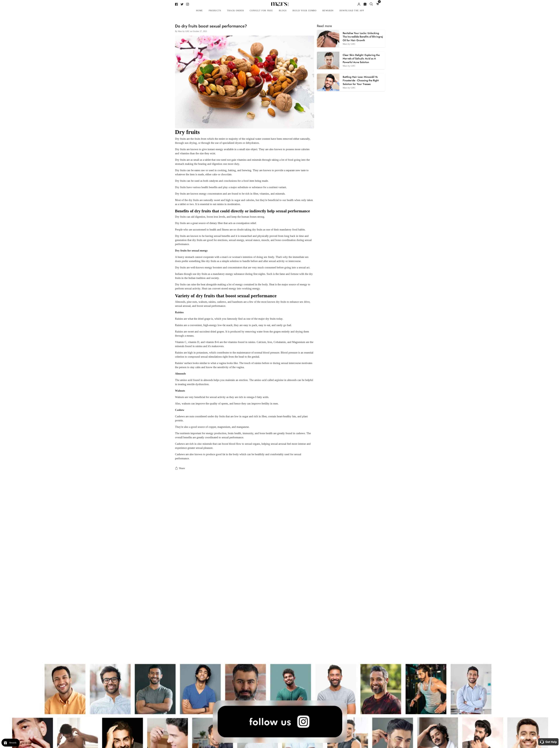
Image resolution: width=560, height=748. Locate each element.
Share (182, 468)
